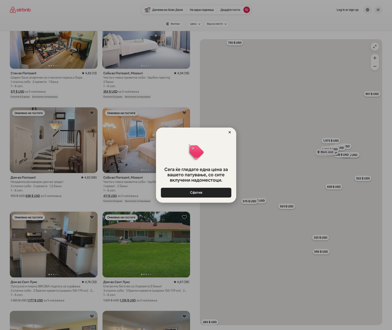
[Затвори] (229, 132)
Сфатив (196, 192)
